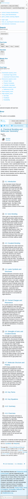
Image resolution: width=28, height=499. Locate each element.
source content (5, 453)
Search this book (4, 29)
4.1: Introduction (10, 181)
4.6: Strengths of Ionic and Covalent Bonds (14, 333)
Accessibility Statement (15, 489)
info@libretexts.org (7, 493)
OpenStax (8, 138)
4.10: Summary (10, 406)
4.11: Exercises (10, 413)
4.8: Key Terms (10, 392)
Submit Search (4, 33)
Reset (2, 44)
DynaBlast (8, 443)
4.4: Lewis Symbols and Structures (13, 270)
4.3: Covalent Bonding (12, 243)
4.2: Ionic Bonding (11, 214)
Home (7, 125)
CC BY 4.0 (20, 450)
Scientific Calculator (9, 85)
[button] (6, 97)
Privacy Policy (19, 487)
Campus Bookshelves (18, 125)
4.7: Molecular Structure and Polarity (14, 364)
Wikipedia (16, 443)
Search (3, 497)
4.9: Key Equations (11, 399)
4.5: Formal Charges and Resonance (13, 301)
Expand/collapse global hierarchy (2, 126)
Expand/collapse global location (26, 125)
